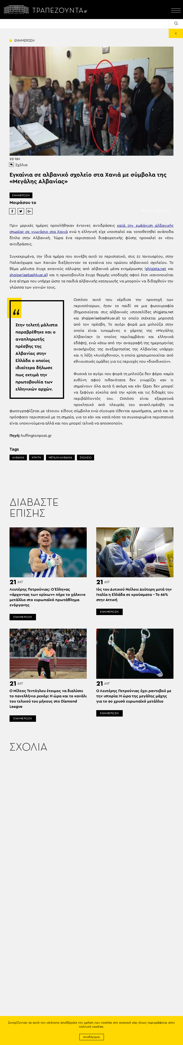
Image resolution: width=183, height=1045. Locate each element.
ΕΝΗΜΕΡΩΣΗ (21, 195)
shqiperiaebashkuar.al (28, 275)
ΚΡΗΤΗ (36, 457)
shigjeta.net (156, 269)
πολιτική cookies (91, 1026)
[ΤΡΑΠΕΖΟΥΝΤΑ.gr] (46, 9)
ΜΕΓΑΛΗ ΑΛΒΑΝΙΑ (60, 457)
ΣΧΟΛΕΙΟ (86, 457)
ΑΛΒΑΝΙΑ (18, 457)
